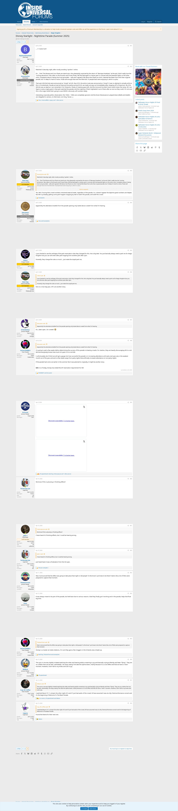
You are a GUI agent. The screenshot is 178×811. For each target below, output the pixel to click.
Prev (19, 42)
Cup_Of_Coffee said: (42, 707)
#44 (131, 202)
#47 (131, 320)
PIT (33, 497)
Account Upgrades (38, 25)
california (31, 546)
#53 (131, 572)
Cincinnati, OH (30, 676)
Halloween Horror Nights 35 (146, 108)
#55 (131, 638)
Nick (18, 39)
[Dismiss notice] (160, 29)
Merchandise (44, 22)
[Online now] (25, 74)
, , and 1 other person (50, 100)
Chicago (32, 336)
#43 (131, 170)
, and (48, 654)
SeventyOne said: (42, 174)
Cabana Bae (31, 357)
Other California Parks (144, 114)
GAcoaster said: (41, 323)
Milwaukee (31, 589)
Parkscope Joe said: (42, 529)
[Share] (128, 46)
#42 (131, 66)
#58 (131, 703)
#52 (131, 550)
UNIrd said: (40, 275)
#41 (131, 45)
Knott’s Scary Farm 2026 (146, 110)
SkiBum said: (40, 684)
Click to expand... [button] (84, 189)
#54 (131, 593)
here (120, 29)
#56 (131, 659)
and (44, 221)
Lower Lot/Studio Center (145, 138)
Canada (32, 610)
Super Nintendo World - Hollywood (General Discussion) (149, 134)
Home (19, 22)
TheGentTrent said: (42, 642)
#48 (131, 340)
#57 (131, 680)
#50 (131, 479)
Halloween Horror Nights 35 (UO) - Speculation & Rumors (149, 117)
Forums (26, 22)
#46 (131, 272)
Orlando (32, 85)
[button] (34, 21)
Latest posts (139, 99)
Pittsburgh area (30, 189)
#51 (131, 525)
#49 (131, 402)
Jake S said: (40, 554)
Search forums (27, 25)
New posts (19, 25)
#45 (131, 250)
